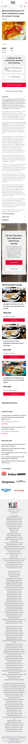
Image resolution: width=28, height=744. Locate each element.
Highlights (5, 220)
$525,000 (7, 350)
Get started (14, 262)
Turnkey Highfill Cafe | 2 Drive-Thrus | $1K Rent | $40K (14, 453)
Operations (5, 217)
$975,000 (7, 387)
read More (4, 424)
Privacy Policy (17, 742)
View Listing (14, 320)
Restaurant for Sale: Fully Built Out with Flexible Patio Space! (13, 449)
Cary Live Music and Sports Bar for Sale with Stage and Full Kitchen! (12, 457)
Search (5, 6)
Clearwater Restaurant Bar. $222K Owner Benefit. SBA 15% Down (13, 445)
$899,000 (7, 313)
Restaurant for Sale (9, 100)
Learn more (14, 269)
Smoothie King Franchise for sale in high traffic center (13, 462)
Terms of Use (11, 742)
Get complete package (14, 85)
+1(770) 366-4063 (15, 77)
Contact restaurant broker (14, 91)
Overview (5, 97)
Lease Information (8, 214)
